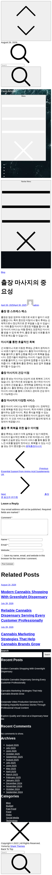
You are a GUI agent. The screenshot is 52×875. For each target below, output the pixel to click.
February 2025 (13, 777)
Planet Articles (8, 90)
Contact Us (11, 170)
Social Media (12, 817)
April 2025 (11, 771)
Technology (12, 820)
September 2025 (14, 756)
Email (4, 544)
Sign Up (10, 176)
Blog (3, 272)
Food (8, 811)
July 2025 (11, 762)
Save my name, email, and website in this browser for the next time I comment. (23, 557)
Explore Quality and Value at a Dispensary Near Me (24, 717)
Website (5, 550)
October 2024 (13, 789)
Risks (9, 814)
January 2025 (13, 780)
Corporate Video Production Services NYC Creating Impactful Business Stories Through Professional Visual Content (23, 704)
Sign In (9, 173)
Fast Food (11, 808)
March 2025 (12, 774)
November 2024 (14, 786)
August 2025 (12, 759)
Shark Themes (17, 846)
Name (4, 539)
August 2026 (12, 745)
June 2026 (11, 750)
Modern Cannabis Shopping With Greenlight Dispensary (24, 594)
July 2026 (11, 747)
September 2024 (14, 792)
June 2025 (11, 765)
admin (36, 305)
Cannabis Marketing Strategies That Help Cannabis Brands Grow (20, 638)
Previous (25, 471)
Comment (6, 517)
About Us (10, 167)
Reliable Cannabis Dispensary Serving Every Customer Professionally (23, 615)
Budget (9, 805)
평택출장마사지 (34, 446)
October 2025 (13, 753)
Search (5, 650)
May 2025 (11, 768)
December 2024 (14, 783)
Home (9, 164)
